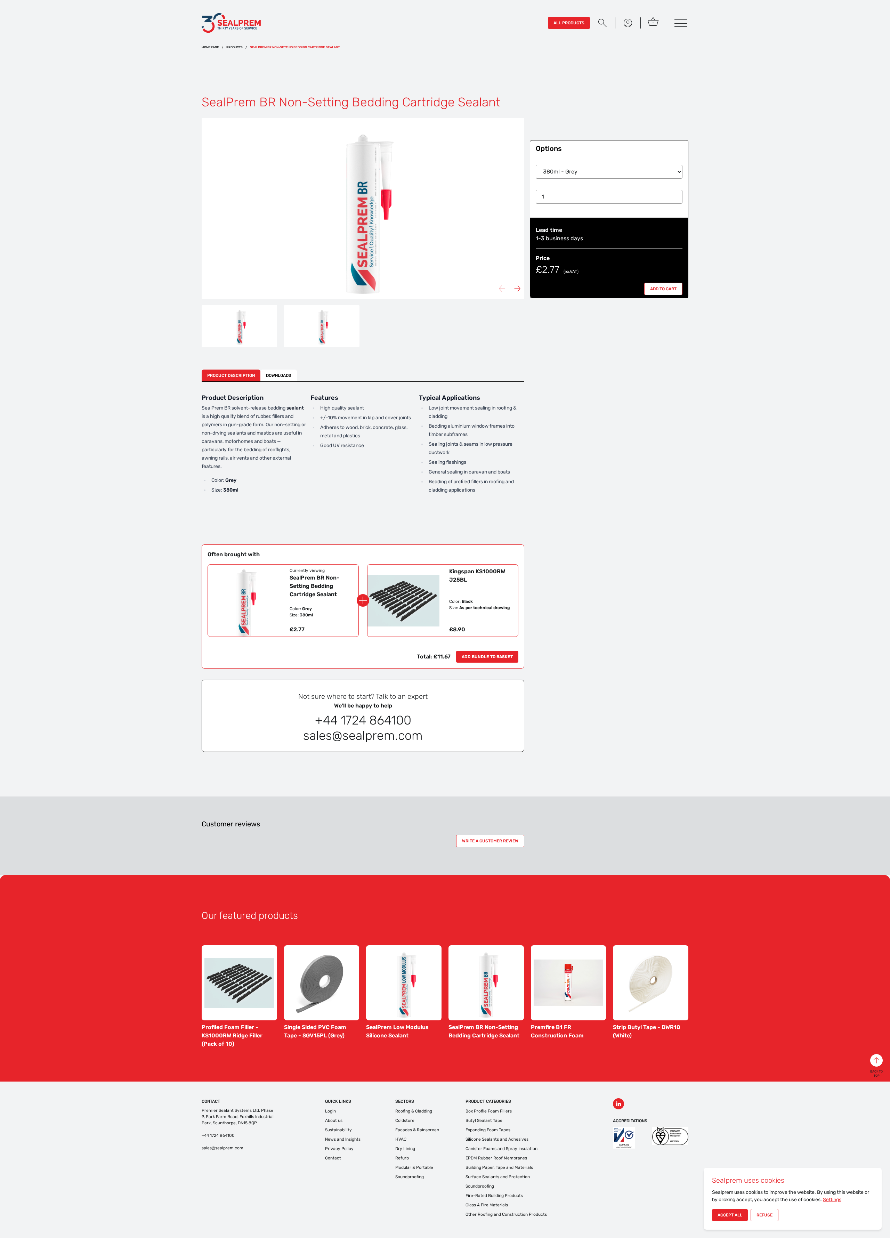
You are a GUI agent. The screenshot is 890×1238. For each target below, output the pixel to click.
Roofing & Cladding (413, 1111)
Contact (333, 1158)
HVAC (400, 1139)
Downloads (278, 375)
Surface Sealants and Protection (498, 1176)
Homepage (210, 47)
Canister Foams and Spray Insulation (501, 1148)
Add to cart (663, 288)
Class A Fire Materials (487, 1205)
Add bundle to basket (487, 656)
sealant (295, 408)
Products (234, 47)
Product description (231, 375)
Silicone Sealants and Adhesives (497, 1139)
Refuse (764, 1215)
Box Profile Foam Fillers (489, 1111)
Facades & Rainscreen (417, 1129)
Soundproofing (409, 1176)
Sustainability (338, 1129)
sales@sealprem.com (222, 1148)
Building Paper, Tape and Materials (499, 1167)
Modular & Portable (414, 1167)
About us (333, 1120)
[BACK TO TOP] (876, 1060)
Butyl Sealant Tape (484, 1120)
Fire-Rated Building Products (494, 1195)
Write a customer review (490, 841)
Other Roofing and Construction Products (506, 1214)
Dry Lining (405, 1148)
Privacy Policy (339, 1148)
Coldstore (404, 1120)
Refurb (402, 1158)
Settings (832, 1200)
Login (330, 1111)
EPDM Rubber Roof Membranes (496, 1158)
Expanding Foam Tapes (488, 1129)
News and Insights (343, 1139)
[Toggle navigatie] (680, 23)
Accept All (730, 1215)
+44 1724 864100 (218, 1135)
